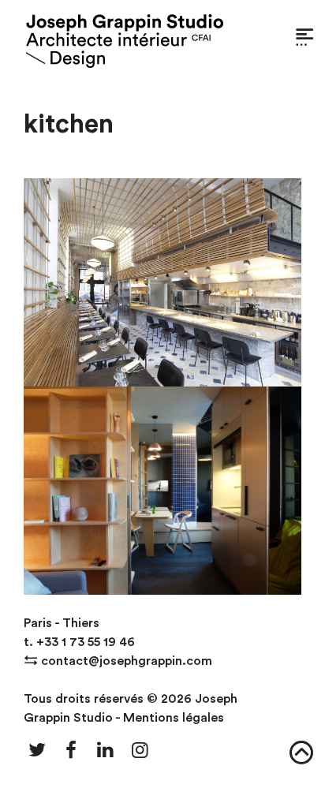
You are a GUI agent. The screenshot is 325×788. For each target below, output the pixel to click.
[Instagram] (140, 750)
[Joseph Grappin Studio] (125, 41)
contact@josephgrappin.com (126, 661)
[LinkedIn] (105, 750)
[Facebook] (71, 750)
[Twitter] (37, 750)
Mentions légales (173, 717)
